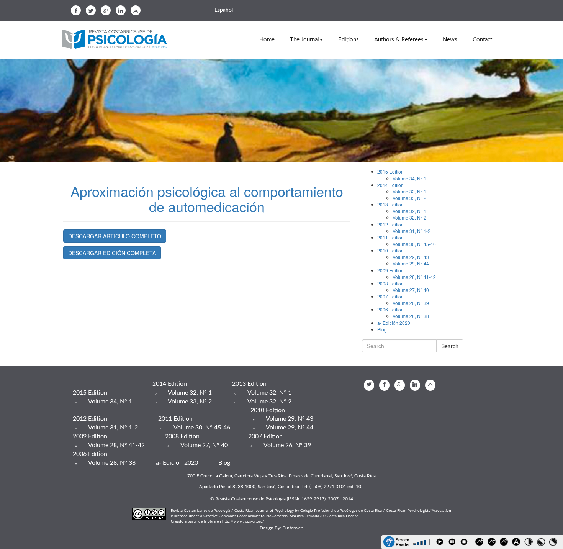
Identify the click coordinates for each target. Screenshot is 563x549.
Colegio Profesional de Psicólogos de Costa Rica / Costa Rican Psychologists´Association (375, 511)
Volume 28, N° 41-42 (414, 277)
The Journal (304, 40)
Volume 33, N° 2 (409, 198)
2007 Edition (390, 296)
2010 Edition (390, 250)
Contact (482, 40)
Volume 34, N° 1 (409, 178)
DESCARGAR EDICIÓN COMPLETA (112, 253)
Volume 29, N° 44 (411, 263)
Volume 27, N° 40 (411, 290)
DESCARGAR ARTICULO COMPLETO (114, 236)
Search (449, 346)
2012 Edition (390, 224)
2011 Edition (390, 237)
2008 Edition (390, 283)
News (450, 40)
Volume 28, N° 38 (411, 316)
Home (267, 40)
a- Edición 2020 (393, 323)
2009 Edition (390, 270)
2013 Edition (390, 204)
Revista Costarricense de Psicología (116, 40)
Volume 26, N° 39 (411, 303)
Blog (382, 329)
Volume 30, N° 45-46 (414, 244)
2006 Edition (390, 309)
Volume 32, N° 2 (409, 217)
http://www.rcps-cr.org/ (243, 521)
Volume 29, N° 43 (411, 257)
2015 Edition (390, 171)
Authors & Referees (399, 40)
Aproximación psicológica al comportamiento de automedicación (206, 198)
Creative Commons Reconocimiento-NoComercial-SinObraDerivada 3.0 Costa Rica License (280, 516)
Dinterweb (292, 528)
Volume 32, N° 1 (409, 191)
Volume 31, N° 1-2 (411, 231)
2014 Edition (390, 185)
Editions (348, 40)
